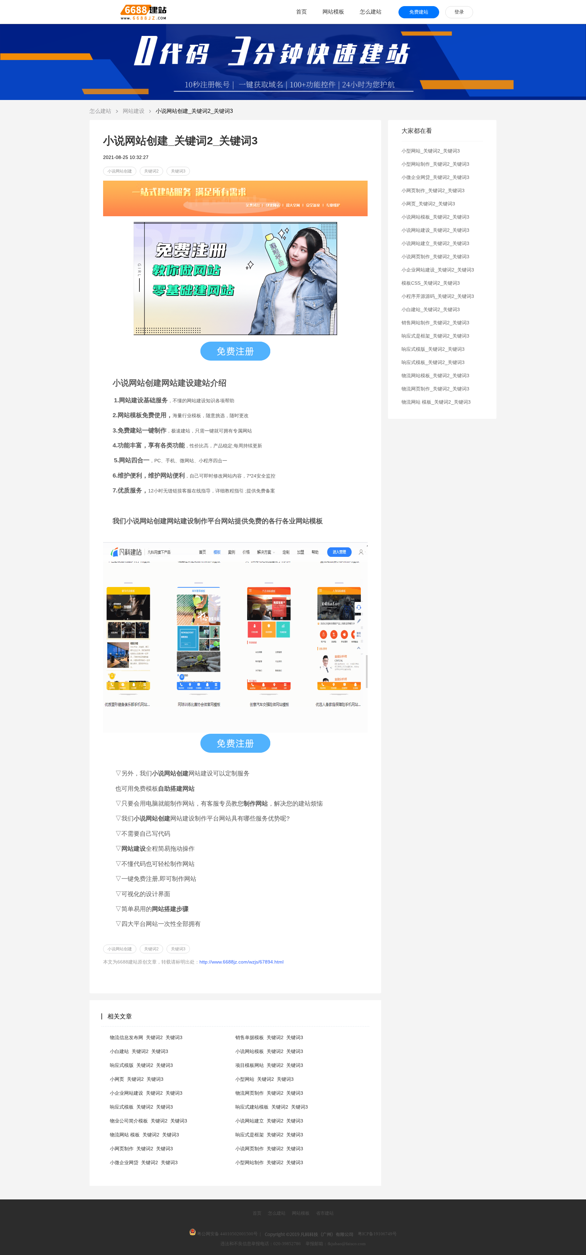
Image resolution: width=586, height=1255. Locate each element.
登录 (459, 12)
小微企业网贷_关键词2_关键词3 (144, 1162)
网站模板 (333, 12)
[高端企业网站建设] (127, 12)
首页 (301, 12)
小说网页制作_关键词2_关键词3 (269, 1148)
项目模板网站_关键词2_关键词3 (269, 1065)
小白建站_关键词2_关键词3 (139, 1051)
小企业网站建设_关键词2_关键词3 (146, 1093)
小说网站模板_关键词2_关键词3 (269, 1051)
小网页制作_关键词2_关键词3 (141, 1148)
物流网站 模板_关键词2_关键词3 (144, 1134)
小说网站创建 (120, 171)
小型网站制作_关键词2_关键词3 (269, 1162)
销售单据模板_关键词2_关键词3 (269, 1037)
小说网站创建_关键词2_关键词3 (194, 111)
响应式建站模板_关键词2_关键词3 (271, 1107)
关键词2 (151, 171)
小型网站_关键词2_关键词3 (264, 1079)
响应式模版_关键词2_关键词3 (141, 1065)
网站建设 (134, 111)
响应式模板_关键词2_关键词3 (141, 1107)
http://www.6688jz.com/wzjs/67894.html (241, 962)
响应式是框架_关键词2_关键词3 (269, 1134)
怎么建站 (371, 12)
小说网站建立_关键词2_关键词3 (269, 1120)
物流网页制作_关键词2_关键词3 (269, 1093)
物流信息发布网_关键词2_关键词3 (146, 1037)
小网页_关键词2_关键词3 (136, 1079)
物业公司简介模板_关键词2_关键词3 (148, 1120)
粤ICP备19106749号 (377, 1233)
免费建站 (418, 12)
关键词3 (178, 171)
